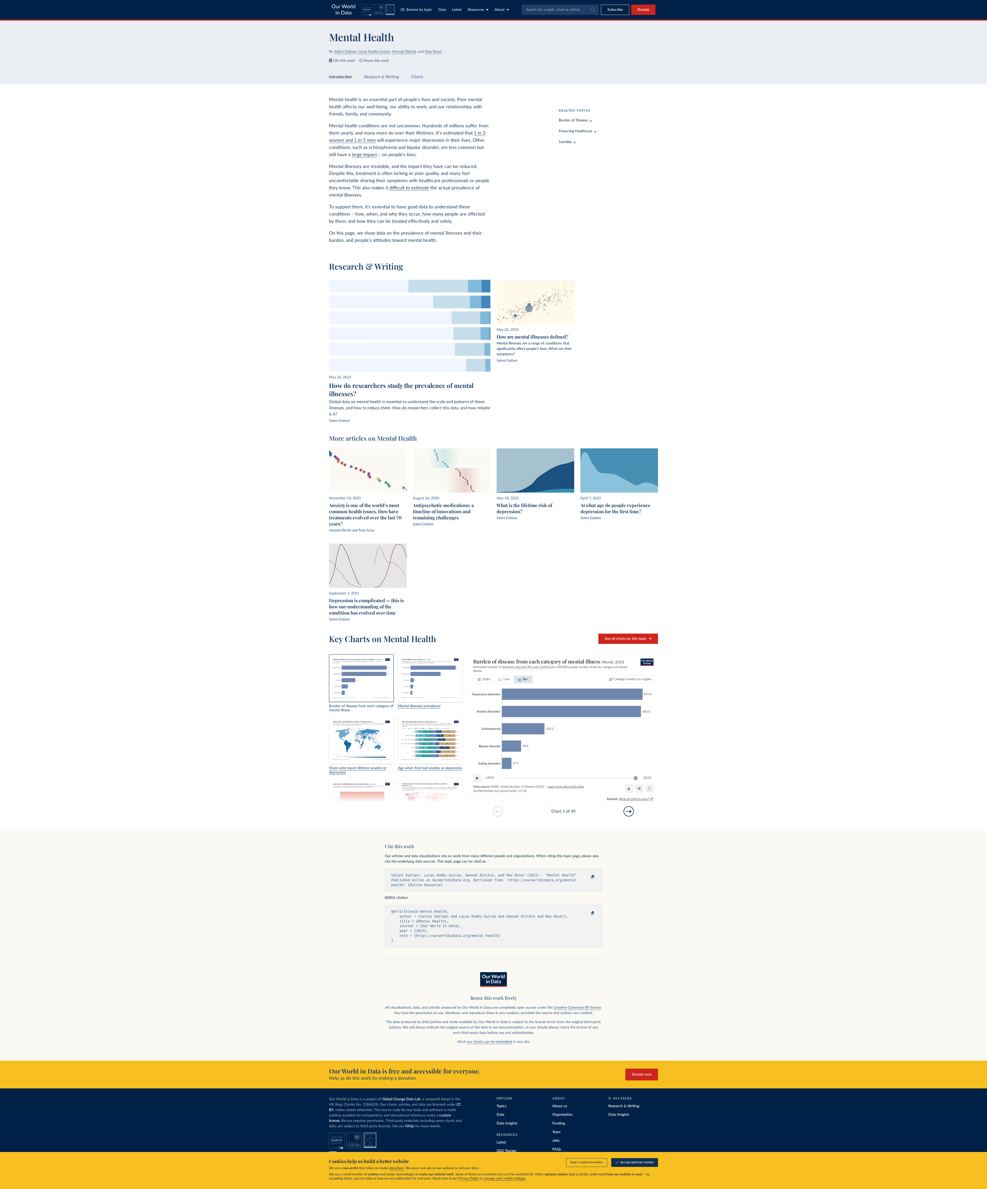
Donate (643, 10)
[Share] (639, 788)
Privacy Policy (468, 1178)
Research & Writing (381, 77)
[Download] (629, 788)
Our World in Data (343, 9)
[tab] (484, 679)
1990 (490, 778)
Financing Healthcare (575, 131)
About (500, 10)
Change (632, 679)
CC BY (523, 790)
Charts (417, 77)
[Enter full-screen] (649, 788)
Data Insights (507, 1123)
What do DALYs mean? (634, 799)
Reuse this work (376, 61)
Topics (501, 1106)
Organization (562, 1114)
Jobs (556, 1140)
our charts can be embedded (489, 1042)
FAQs (409, 1126)
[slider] (636, 778)
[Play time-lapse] (477, 778)
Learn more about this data (565, 786)
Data (442, 10)
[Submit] (593, 9)
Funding (558, 1123)
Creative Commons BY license (577, 1007)
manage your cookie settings (504, 1178)
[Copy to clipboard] (587, 877)
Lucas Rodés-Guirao (374, 52)
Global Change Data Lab (401, 1099)
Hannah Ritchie (404, 52)
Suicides (565, 142)
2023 (647, 778)
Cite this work (344, 61)
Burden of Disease (573, 120)
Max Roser (433, 52)
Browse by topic (419, 10)
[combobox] (560, 10)
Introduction (340, 77)
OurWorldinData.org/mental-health (495, 790)
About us (559, 1106)
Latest (457, 10)
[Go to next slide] (629, 811)
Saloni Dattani (345, 52)
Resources (476, 10)
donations (396, 1168)
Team (556, 1132)
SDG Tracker (506, 1151)
